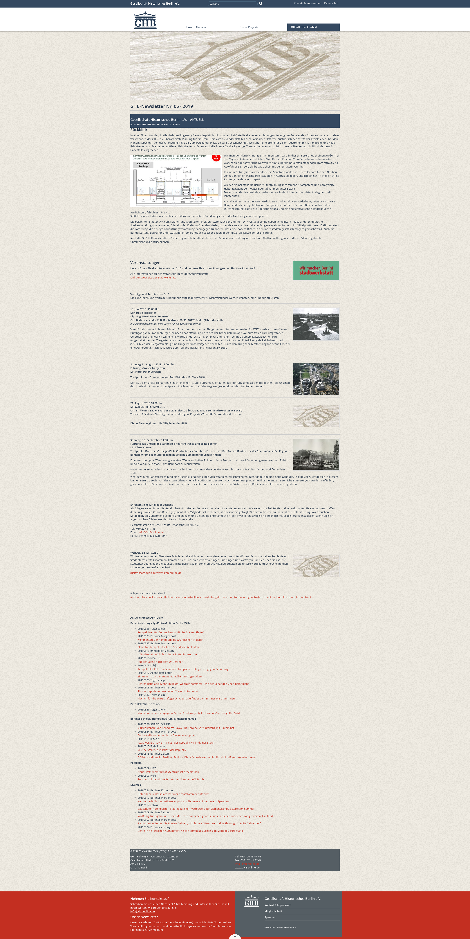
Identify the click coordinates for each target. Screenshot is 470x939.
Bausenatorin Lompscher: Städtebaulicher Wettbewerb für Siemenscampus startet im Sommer (196, 808)
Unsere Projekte (249, 27)
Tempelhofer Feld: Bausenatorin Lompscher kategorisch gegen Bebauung (183, 669)
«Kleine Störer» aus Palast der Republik (162, 750)
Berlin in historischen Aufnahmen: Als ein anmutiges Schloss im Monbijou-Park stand (190, 830)
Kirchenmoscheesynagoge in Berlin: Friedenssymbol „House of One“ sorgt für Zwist (189, 713)
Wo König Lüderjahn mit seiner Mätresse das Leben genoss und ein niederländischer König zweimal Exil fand (205, 816)
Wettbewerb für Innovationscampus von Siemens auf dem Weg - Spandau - (184, 801)
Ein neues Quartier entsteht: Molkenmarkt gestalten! (170, 676)
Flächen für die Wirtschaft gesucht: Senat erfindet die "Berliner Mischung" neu (186, 698)
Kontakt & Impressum (307, 3)
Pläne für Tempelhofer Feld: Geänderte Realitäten (168, 647)
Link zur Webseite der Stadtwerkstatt (153, 277)
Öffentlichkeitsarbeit (304, 27)
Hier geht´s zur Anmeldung (147, 929)
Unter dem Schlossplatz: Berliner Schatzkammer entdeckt (173, 794)
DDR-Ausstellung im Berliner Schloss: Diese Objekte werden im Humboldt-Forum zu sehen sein (196, 757)
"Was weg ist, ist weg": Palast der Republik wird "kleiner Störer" (177, 742)
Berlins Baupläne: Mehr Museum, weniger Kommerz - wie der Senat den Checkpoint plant (193, 684)
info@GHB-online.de (151, 532)
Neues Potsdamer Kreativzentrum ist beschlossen (168, 772)
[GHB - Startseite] (156, 20)
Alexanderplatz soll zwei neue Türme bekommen (168, 691)
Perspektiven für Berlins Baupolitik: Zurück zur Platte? (171, 632)
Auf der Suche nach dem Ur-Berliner (160, 661)
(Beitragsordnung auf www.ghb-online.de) (156, 573)
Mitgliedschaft (273, 911)
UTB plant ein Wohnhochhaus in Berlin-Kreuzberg (168, 654)
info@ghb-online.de (247, 864)
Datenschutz (332, 3)
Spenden (270, 917)
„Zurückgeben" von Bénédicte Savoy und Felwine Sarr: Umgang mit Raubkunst (186, 728)
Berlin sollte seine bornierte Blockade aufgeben (167, 735)
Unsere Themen (196, 27)
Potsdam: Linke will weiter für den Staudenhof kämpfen (172, 779)
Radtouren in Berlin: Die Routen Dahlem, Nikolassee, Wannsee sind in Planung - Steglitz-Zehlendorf (199, 823)
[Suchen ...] (260, 3)
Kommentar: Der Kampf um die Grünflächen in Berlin (170, 639)
